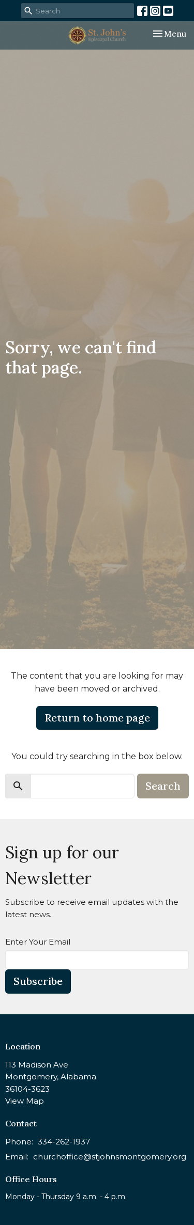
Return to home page (97, 717)
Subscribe (38, 981)
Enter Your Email (37, 942)
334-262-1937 (64, 1142)
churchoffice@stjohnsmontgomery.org (109, 1156)
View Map (24, 1101)
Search (163, 785)
